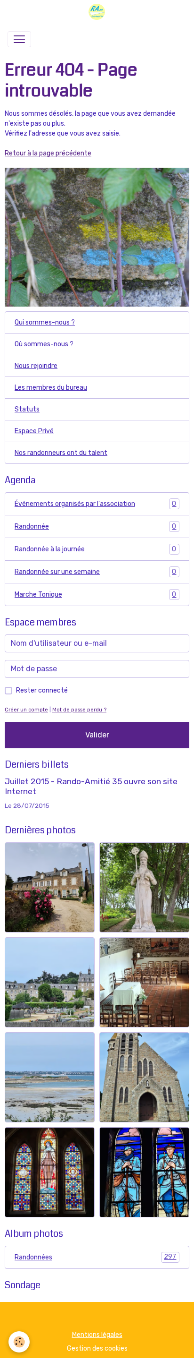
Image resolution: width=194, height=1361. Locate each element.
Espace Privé (34, 431)
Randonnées (95, 1257)
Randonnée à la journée (95, 549)
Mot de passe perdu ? (79, 710)
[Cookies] (19, 1341)
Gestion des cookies (97, 1348)
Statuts (27, 409)
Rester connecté (42, 690)
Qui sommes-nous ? (45, 322)
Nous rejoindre (36, 366)
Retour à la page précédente (48, 153)
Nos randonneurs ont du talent (61, 453)
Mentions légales (97, 1335)
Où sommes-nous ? (44, 344)
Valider (97, 734)
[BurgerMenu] (19, 39)
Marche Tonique (95, 595)
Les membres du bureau (51, 388)
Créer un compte (26, 710)
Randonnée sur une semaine (95, 572)
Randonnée (95, 526)
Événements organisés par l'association (95, 504)
